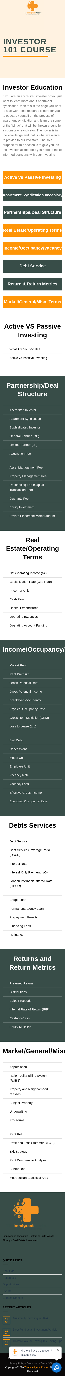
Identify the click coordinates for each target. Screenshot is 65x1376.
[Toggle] (6, 349)
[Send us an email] (17, 1248)
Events (7, 1291)
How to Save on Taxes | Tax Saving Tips (37, 1341)
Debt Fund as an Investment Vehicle (35, 1329)
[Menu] (5, 7)
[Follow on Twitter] (13, 1248)
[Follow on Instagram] (8, 1248)
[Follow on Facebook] (4, 1248)
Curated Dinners (13, 1297)
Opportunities (11, 1284)
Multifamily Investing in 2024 (30, 1318)
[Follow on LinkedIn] (21, 1248)
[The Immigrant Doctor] (32, 7)
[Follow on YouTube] (25, 1248)
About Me (8, 1271)
